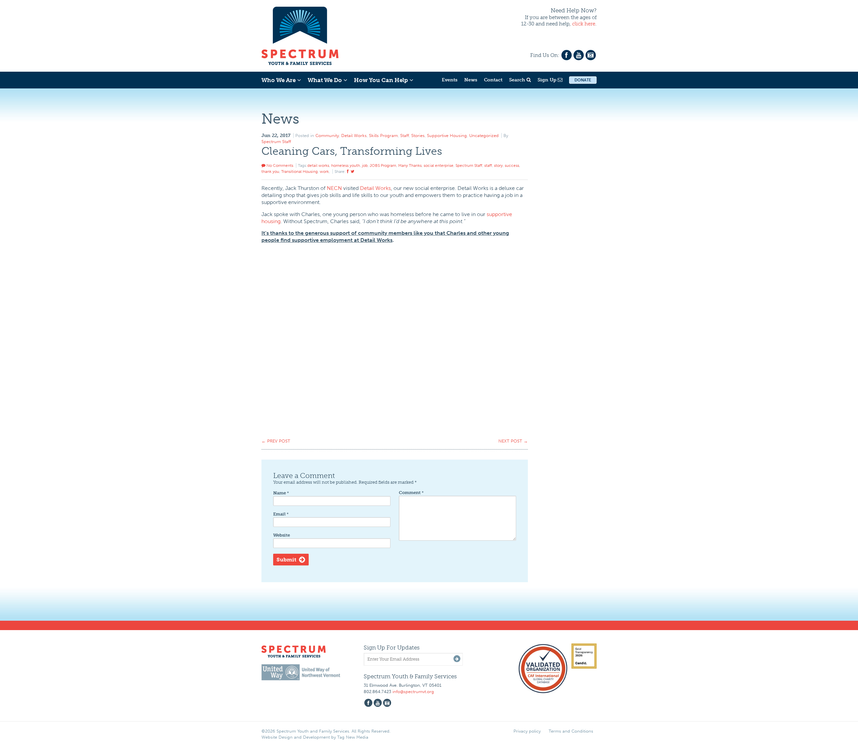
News (470, 80)
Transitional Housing (299, 171)
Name (281, 492)
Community (327, 135)
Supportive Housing (447, 135)
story (498, 165)
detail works (318, 165)
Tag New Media (352, 737)
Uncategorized (484, 135)
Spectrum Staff (276, 141)
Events (449, 80)
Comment (411, 492)
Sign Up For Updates (392, 647)
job (365, 165)
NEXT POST (513, 441)
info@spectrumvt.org (413, 691)
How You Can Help (381, 80)
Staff (404, 135)
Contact (493, 80)
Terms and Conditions (571, 731)
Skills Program (383, 135)
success (512, 165)
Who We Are (278, 80)
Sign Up (548, 80)
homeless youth (345, 165)
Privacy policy (527, 731)
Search (518, 80)
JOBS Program (383, 165)
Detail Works (354, 135)
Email (281, 514)
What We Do (325, 80)
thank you (270, 171)
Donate (582, 80)
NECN (334, 188)
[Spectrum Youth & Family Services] (300, 34)
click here (583, 24)
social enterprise (438, 165)
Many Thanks (410, 165)
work (324, 171)
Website (281, 535)
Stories (418, 135)
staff (488, 165)
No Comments (279, 165)
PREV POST (275, 441)
